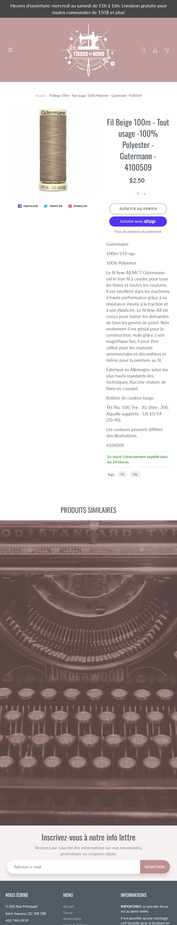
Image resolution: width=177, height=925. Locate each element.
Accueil (40, 95)
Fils (135, 474)
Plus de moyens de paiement (138, 231)
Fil (122, 474)
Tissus (68, 913)
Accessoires (72, 919)
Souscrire (155, 867)
